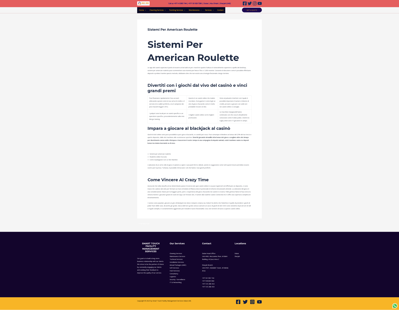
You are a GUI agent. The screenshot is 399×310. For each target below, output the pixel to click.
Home (141, 10)
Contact (220, 10)
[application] (145, 10)
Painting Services (176, 10)
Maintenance (194, 10)
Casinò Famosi (153, 173)
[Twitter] (250, 3)
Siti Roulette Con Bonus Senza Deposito (162, 79)
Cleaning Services (157, 10)
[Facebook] (245, 3)
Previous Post (143, 223)
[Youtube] (259, 3)
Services (208, 10)
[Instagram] (254, 3)
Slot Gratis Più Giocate (156, 148)
